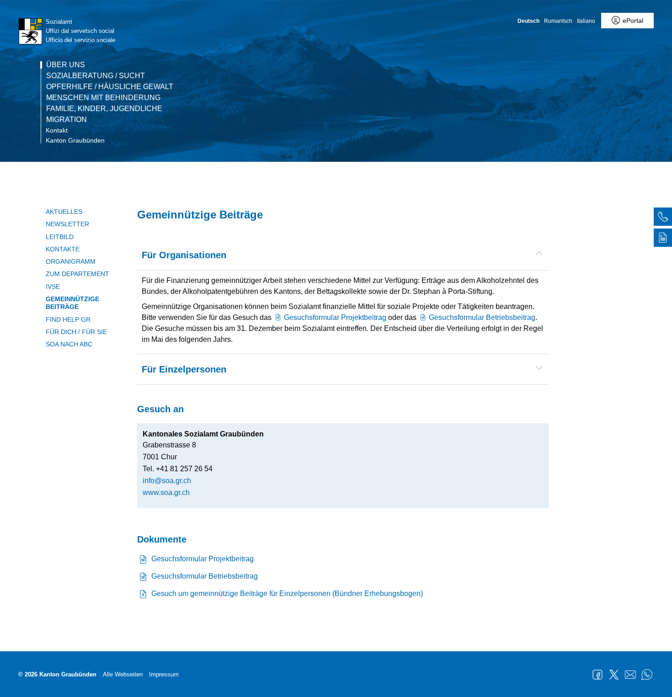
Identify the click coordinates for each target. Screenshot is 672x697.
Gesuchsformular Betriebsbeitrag (482, 317)
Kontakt (57, 130)
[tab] (663, 218)
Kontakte (63, 249)
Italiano (586, 21)
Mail (630, 674)
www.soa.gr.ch (166, 492)
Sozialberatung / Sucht (95, 76)
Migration (66, 119)
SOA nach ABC (69, 344)
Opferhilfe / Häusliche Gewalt (109, 86)
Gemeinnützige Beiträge (72, 302)
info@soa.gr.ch (167, 480)
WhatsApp (647, 674)
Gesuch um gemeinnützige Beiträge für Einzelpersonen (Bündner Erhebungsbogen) (287, 593)
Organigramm (71, 261)
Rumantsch (558, 21)
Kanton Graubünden (75, 140)
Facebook (597, 674)
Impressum (164, 674)
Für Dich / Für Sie (76, 331)
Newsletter (67, 224)
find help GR (68, 319)
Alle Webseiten (123, 674)
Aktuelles (64, 211)
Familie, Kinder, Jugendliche (104, 108)
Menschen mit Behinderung (103, 97)
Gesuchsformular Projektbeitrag (335, 317)
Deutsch (528, 21)
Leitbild (60, 236)
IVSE (53, 286)
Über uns (65, 65)
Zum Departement (77, 273)
